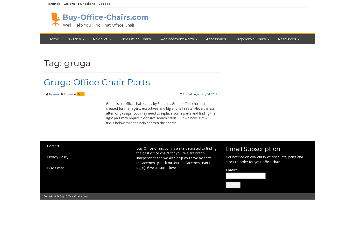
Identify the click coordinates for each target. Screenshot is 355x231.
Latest (104, 4)
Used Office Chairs (135, 39)
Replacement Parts (177, 39)
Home (53, 39)
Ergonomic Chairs (251, 39)
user (56, 94)
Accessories (216, 39)
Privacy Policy (57, 157)
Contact (53, 146)
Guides (75, 39)
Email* (231, 170)
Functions (87, 4)
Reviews (100, 39)
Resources (287, 39)
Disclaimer (55, 168)
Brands (54, 4)
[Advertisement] (269, 97)
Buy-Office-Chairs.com (74, 196)
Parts (80, 94)
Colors (69, 4)
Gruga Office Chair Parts (97, 82)
